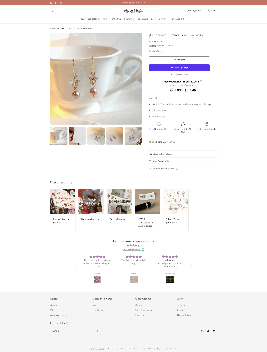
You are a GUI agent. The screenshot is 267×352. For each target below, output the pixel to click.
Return (180, 310)
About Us (54, 305)
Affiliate (138, 305)
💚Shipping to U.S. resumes (162, 141)
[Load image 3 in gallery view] (96, 136)
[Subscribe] (97, 331)
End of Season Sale (61, 221)
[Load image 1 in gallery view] (58, 136)
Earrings (60, 28)
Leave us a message (59, 315)
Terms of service (140, 349)
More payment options (179, 74)
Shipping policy (154, 349)
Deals (94, 305)
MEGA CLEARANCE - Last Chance (146, 222)
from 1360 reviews (132, 249)
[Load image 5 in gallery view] (133, 136)
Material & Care (184, 315)
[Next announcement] (166, 2)
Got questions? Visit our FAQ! (163, 168)
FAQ (52, 310)
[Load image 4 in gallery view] (114, 136)
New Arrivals (89, 219)
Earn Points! (97, 310)
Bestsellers (116, 219)
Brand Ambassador (143, 310)
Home (52, 28)
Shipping (152, 45)
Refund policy (113, 349)
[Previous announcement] (101, 2)
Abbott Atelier (100, 349)
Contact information (170, 349)
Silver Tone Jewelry (173, 221)
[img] (133, 246)
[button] (53, 11)
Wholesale (139, 315)
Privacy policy (126, 349)
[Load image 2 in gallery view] (77, 136)
